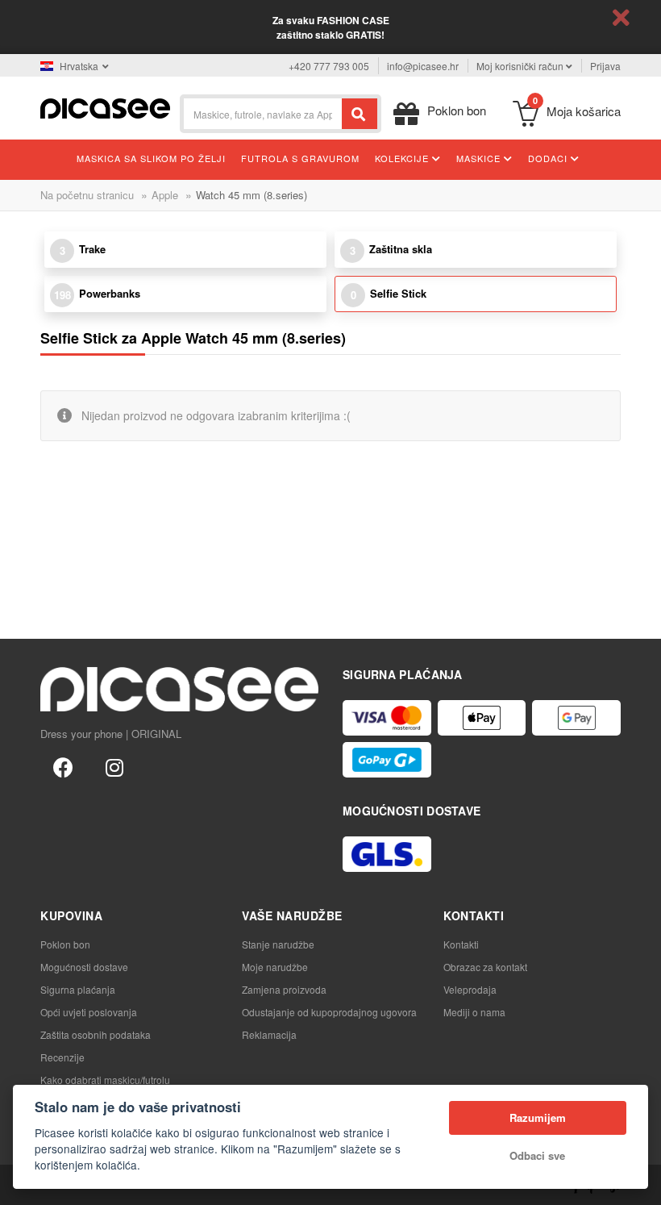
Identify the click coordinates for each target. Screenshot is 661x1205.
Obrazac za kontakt (485, 967)
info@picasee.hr (423, 66)
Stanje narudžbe (278, 944)
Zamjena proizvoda (284, 989)
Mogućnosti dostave (84, 967)
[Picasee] (105, 107)
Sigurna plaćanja (77, 989)
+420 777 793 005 (329, 66)
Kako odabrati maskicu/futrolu (105, 1079)
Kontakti (461, 944)
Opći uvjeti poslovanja (88, 1012)
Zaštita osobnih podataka (95, 1034)
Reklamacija (269, 1034)
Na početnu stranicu (87, 194)
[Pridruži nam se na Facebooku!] (63, 766)
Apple (165, 194)
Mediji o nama (474, 1012)
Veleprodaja (470, 989)
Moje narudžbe (275, 967)
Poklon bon (65, 944)
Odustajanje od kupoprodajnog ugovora (329, 1012)
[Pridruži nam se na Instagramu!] (114, 766)
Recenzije (62, 1057)
